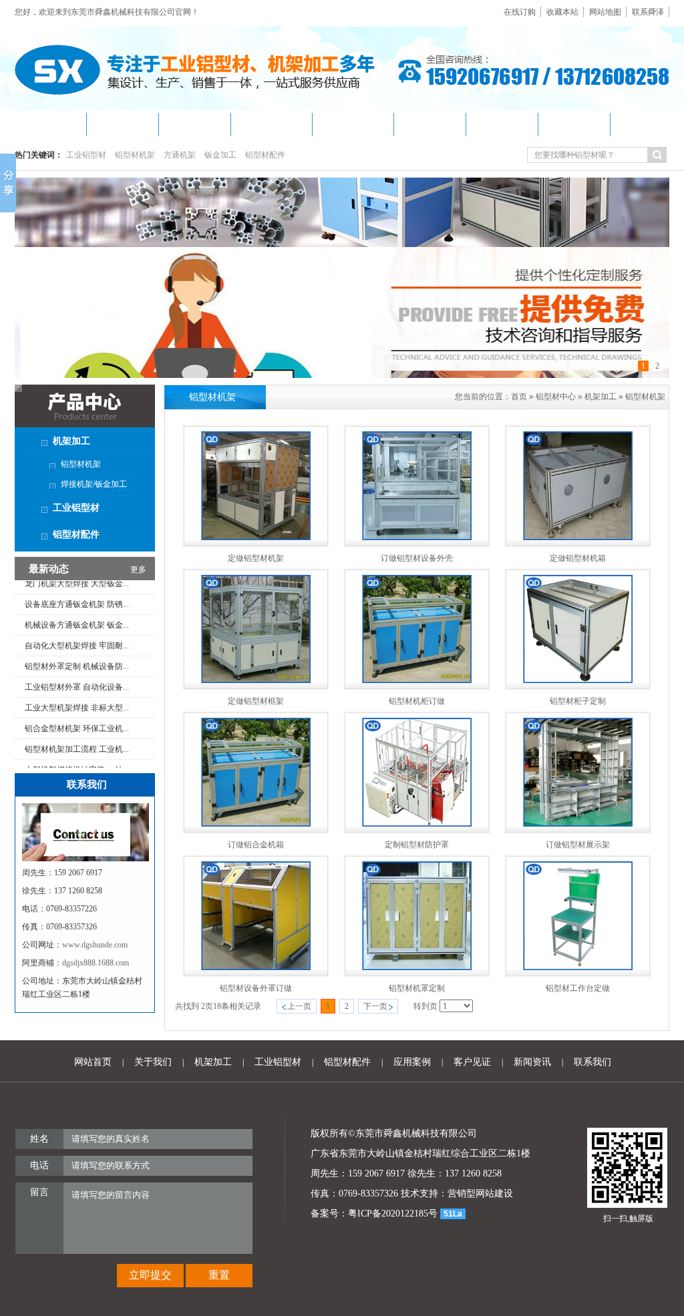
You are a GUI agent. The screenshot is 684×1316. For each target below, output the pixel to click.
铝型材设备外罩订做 (256, 988)
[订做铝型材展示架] (578, 824)
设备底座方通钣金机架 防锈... (77, 584)
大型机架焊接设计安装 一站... (77, 749)
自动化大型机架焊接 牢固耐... (77, 625)
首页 (519, 396)
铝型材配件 (265, 155)
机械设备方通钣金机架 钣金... (77, 605)
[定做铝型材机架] (256, 537)
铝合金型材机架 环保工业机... (77, 708)
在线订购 (520, 12)
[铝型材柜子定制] (578, 680)
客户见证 (472, 1062)
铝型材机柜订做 (417, 701)
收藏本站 (562, 12)
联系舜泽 (648, 12)
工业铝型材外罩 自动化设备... (77, 667)
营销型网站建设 (480, 1193)
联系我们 (592, 1062)
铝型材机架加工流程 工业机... (77, 729)
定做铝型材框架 (256, 701)
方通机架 (180, 155)
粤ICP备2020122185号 (393, 1214)
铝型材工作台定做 (578, 988)
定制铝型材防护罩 (417, 844)
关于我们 (153, 1062)
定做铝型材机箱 (578, 558)
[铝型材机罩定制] (417, 967)
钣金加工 (220, 155)
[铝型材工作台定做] (578, 967)
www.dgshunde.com (95, 944)
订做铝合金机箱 (256, 844)
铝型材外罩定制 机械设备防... (77, 646)
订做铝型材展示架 (578, 844)
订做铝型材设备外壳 (417, 558)
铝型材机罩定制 (417, 988)
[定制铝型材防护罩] (417, 824)
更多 (138, 569)
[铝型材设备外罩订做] (256, 967)
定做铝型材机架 (256, 558)
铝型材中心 (556, 396)
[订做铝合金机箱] (256, 824)
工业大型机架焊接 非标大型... (77, 687)
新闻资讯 (532, 1062)
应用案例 (412, 1062)
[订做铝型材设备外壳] (417, 537)
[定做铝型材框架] (256, 680)
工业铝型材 (86, 155)
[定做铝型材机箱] (578, 537)
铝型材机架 (135, 155)
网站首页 (93, 1062)
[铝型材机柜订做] (417, 680)
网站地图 (605, 12)
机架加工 (600, 396)
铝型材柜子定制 (578, 701)
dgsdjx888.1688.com (95, 962)
